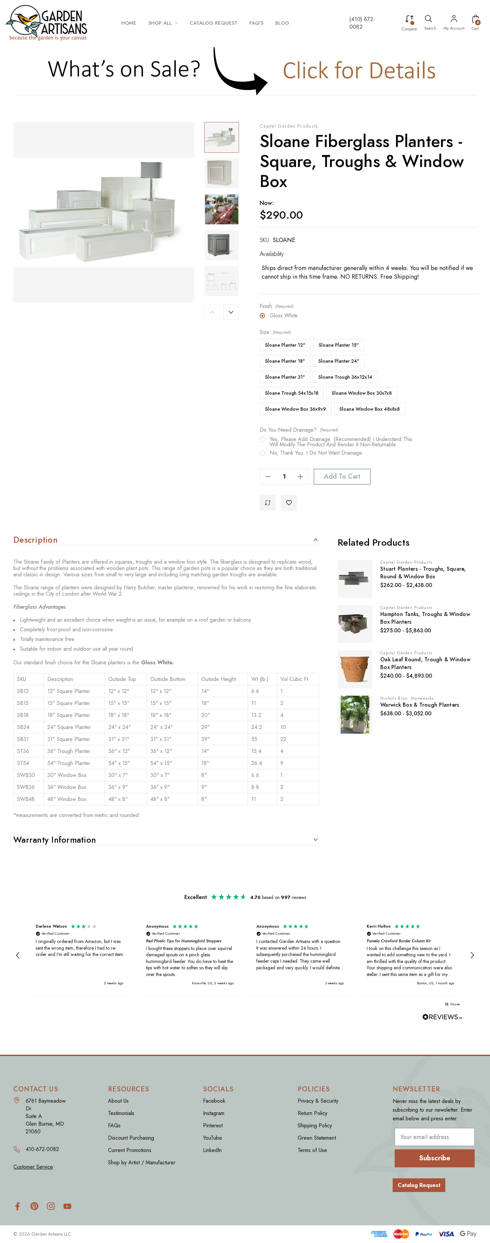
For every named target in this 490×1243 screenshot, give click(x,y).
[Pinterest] (34, 1206)
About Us (118, 1101)
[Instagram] (51, 1206)
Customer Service (33, 1167)
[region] (245, 955)
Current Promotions (129, 1150)
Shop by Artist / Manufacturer (141, 1162)
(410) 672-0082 (362, 23)
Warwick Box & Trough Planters (419, 705)
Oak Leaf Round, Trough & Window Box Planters (425, 663)
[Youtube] (67, 1206)
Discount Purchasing (131, 1138)
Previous (212, 312)
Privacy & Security (318, 1101)
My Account (454, 28)
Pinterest (213, 1125)
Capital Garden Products (289, 126)
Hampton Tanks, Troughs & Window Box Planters (425, 618)
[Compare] (409, 20)
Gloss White (284, 315)
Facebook (214, 1101)
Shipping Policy (315, 1125)
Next (231, 312)
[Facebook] (17, 1206)
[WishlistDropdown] (289, 503)
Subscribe (434, 1158)
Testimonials (121, 1113)
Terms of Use (312, 1150)
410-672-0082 (42, 1149)
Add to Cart (342, 476)
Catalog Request (419, 1185)
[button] (245, 71)
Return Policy (312, 1113)
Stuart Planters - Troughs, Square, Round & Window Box (423, 572)
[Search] (428, 20)
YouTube (212, 1138)
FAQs (114, 1125)
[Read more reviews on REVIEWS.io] (442, 1017)
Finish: (277, 306)
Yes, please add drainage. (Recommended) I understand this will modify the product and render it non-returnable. (341, 442)
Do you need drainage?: (299, 430)
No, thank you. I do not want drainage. (316, 453)
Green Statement (317, 1138)
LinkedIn (212, 1150)
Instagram (213, 1113)
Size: (275, 332)
